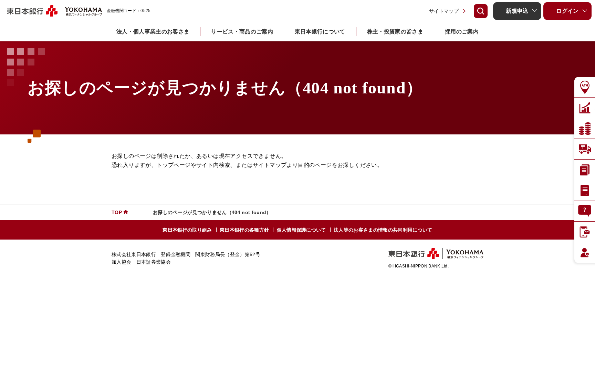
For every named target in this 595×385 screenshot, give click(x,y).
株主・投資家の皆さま (395, 31)
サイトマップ (444, 11)
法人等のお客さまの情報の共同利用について (383, 229)
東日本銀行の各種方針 (244, 229)
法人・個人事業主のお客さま (152, 31)
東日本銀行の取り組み (187, 229)
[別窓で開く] (81, 11)
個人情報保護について (301, 229)
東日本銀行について (320, 31)
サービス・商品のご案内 (242, 31)
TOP (117, 212)
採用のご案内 (462, 31)
